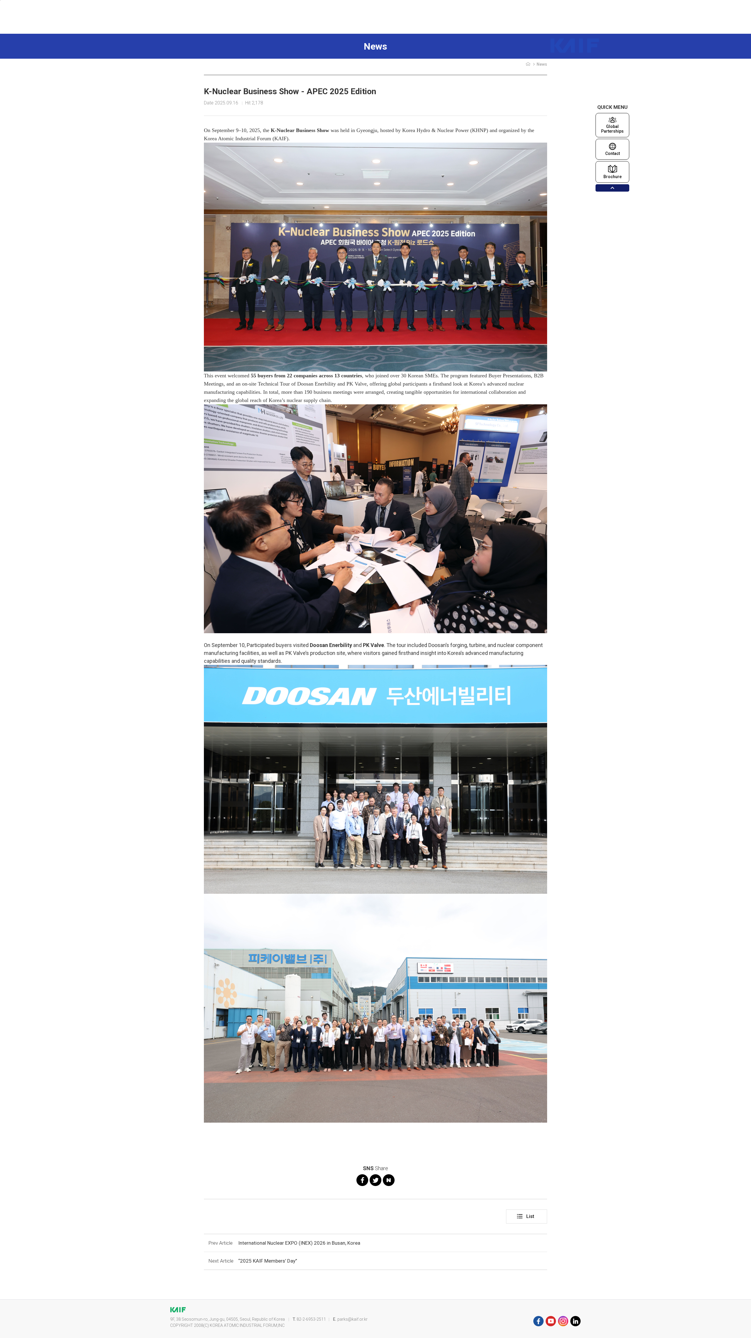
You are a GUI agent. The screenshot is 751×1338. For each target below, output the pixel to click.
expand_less (612, 188)
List (525, 1216)
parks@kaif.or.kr (352, 1319)
